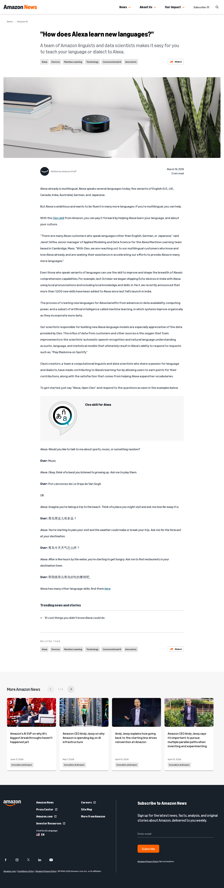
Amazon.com (44, 816)
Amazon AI (22, 21)
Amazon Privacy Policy (46, 871)
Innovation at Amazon (22, 765)
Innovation (130, 61)
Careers (86, 802)
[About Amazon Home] (12, 803)
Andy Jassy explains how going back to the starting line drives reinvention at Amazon (136, 737)
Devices (55, 61)
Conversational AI (112, 61)
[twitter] (30, 860)
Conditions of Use (26, 871)
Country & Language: (47, 830)
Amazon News (45, 802)
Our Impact (173, 7)
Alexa (44, 61)
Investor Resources (48, 823)
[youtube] (53, 860)
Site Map (86, 809)
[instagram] (19, 860)
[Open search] (217, 6)
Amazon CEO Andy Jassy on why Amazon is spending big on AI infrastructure (83, 737)
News (123, 7)
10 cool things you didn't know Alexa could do (74, 618)
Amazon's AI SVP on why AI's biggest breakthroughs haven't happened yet (31, 737)
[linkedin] (42, 860)
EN (42, 834)
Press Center (44, 809)
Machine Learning (73, 61)
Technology (92, 61)
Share (178, 61)
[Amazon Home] (20, 7)
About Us (146, 7)
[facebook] (8, 860)
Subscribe (200, 7)
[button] (129, 7)
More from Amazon (93, 816)
